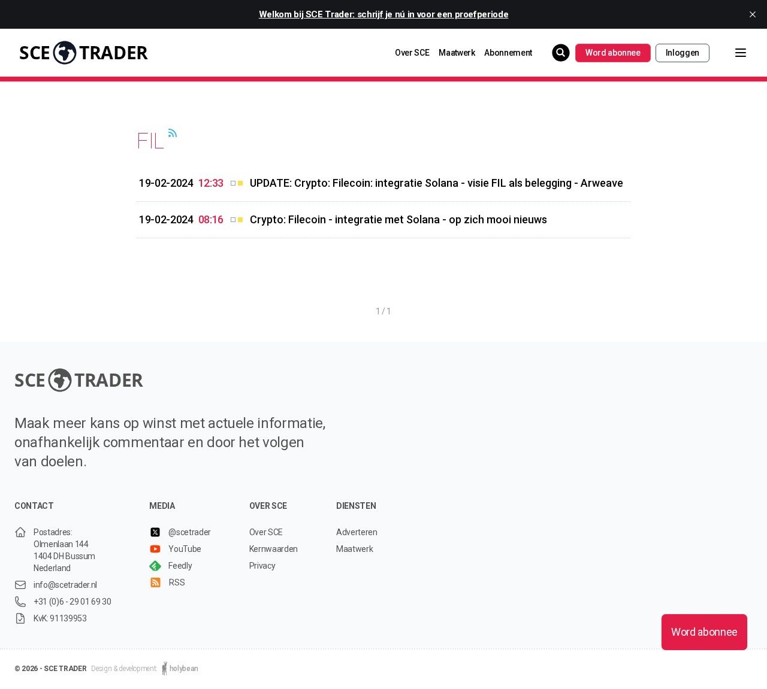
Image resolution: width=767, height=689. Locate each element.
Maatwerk (457, 52)
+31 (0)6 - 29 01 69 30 (72, 601)
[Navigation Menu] (731, 52)
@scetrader (189, 532)
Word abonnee (613, 52)
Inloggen (682, 52)
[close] (752, 14)
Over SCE (412, 52)
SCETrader (83, 52)
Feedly (180, 565)
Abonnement (508, 52)
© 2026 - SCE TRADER (50, 668)
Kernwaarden (273, 549)
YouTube (184, 549)
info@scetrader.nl (65, 585)
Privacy (262, 565)
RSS (177, 582)
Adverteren (357, 532)
